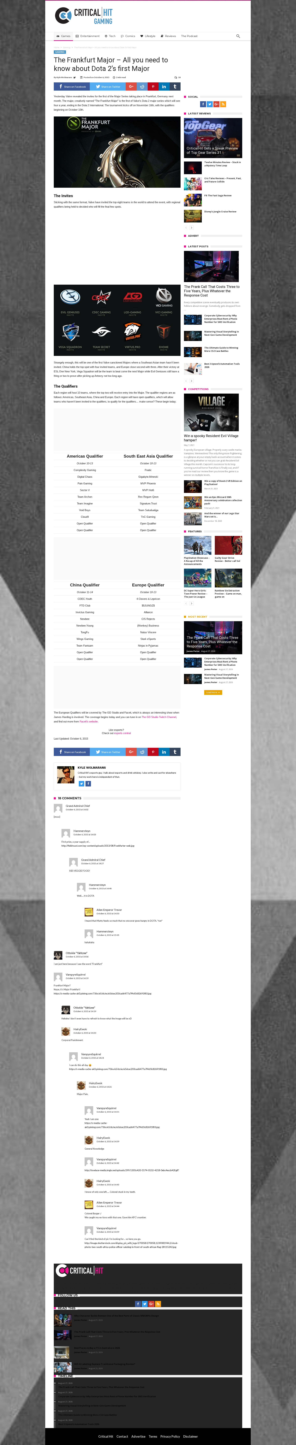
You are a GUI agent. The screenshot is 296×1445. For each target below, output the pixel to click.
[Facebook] (203, 104)
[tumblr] (175, 86)
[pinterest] (153, 86)
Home (56, 47)
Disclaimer (190, 1436)
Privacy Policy (170, 1436)
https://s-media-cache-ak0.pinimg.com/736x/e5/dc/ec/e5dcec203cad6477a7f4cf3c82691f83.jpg (102, 993)
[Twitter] (210, 104)
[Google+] (216, 104)
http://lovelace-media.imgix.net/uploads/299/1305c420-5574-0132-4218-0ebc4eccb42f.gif (131, 1170)
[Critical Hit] (84, 5)
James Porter (193, 651)
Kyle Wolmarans (64, 77)
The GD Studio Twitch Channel (159, 717)
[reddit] (142, 86)
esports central (122, 733)
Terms (153, 1436)
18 (179, 77)
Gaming (66, 47)
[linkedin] (164, 86)
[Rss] (223, 104)
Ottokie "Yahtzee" (76, 952)
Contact (122, 1436)
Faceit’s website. (89, 721)
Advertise (138, 1436)
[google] (131, 86)
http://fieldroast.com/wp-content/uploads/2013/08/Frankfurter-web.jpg (97, 845)
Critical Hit (105, 1436)
